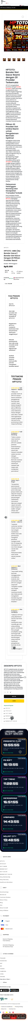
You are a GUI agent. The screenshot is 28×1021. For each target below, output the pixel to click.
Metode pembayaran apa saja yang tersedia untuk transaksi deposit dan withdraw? (13, 345)
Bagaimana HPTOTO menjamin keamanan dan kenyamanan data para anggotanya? (14, 329)
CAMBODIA (3, 971)
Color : (8, 283)
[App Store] (4, 991)
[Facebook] (1, 1012)
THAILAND (2, 958)
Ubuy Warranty (4, 879)
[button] (23, 17)
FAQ (1, 905)
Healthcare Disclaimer (6, 882)
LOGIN (14, 701)
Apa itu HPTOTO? (12, 304)
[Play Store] (14, 991)
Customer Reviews (5, 897)
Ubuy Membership (5, 877)
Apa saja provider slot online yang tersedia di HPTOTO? (13, 314)
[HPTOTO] (7, 3)
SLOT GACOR (8, 718)
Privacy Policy (19, 1006)
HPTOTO (8, 198)
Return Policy (3, 900)
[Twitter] (10, 1012)
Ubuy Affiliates (4, 910)
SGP (1, 963)
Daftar (13, 1018)
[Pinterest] (13, 1012)
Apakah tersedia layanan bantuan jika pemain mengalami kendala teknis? (14, 361)
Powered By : (6, 278)
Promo (5, 1018)
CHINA (2, 974)
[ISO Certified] (11, 999)
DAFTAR (14, 696)
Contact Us (12, 1009)
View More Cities (5, 979)
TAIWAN (2, 968)
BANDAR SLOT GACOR (11, 721)
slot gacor (9, 161)
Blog (1, 902)
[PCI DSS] (3, 999)
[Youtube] (7, 1012)
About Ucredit (4, 908)
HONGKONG (3, 961)
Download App (4, 892)
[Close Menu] (1, 3)
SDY (1, 966)
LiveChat (22, 1018)
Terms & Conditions (6, 1006)
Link (19, 1018)
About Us (3, 1009)
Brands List (3, 894)
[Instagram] (4, 1012)
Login (8, 1018)
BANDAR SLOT (9, 716)
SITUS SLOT (8, 711)
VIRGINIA (2, 976)
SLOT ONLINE (8, 713)
